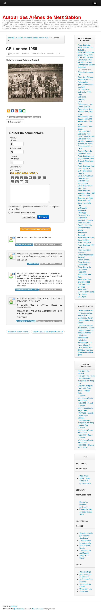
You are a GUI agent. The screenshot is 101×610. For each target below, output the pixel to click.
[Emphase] (17, 178)
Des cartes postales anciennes (83, 504)
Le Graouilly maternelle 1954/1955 (82, 210)
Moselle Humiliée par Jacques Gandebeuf (86, 535)
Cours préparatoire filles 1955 (85, 186)
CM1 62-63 (82, 294)
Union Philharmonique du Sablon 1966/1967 (85, 116)
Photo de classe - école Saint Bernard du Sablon (85, 47)
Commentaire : (16, 166)
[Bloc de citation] (21, 182)
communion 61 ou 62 (86, 291)
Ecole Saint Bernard (85, 57)
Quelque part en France (18, 331)
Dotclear (14, 606)
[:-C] (25, 173)
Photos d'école (83, 259)
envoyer (44, 217)
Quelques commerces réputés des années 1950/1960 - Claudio (86, 409)
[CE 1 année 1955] (35, 83)
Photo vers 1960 (84, 200)
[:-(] (23, 173)
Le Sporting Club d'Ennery (86, 580)
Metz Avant (83, 475)
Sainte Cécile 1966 (85, 121)
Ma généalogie (85, 572)
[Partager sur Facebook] (12, 110)
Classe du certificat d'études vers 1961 (85, 110)
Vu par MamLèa (85, 589)
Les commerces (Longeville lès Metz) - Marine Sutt (86, 422)
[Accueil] (4, 3)
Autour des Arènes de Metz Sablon (41, 17)
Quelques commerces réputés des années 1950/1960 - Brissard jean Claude (86, 442)
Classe (12, 117)
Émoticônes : (15, 170)
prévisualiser (30, 217)
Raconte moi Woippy (84, 556)
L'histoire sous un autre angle (85, 541)
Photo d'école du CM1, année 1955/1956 (84, 269)
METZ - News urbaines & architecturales (85, 480)
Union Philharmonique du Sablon (85, 126)
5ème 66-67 (82, 289)
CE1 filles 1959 (83, 284)
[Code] (35, 178)
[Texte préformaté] (17, 182)
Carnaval (81, 235)
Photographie (20, 117)
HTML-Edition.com (36, 609)
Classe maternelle (85, 225)
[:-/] (16, 173)
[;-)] (13, 173)
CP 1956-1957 (83, 89)
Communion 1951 (85, 59)
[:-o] (30, 173)
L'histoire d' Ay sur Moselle (85, 551)
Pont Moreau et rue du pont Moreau (47, 331)
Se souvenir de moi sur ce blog (23, 212)
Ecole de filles (83, 240)
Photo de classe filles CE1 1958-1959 (86, 167)
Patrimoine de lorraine (84, 546)
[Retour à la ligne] (40, 178)
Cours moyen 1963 (85, 198)
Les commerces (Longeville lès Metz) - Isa (86, 380)
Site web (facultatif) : (14, 157)
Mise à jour (82, 296)
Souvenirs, (82, 252)
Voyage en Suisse (85, 62)
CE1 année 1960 (84, 131)
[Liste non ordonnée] (45, 178)
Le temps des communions (83, 181)
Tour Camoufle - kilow (86, 376)
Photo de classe (84, 262)
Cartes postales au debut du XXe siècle (86, 511)
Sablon (29, 117)
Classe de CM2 (84, 195)
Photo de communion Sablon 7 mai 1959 (86, 53)
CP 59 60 (81, 287)
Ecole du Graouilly (85, 151)
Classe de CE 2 (84, 215)
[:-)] (11, 173)
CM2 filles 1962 (84, 282)
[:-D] (20, 173)
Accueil (11, 37)
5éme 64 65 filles (84, 279)
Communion (82, 264)
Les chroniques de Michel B (85, 575)
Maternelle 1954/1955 (82, 98)
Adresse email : (16, 148)
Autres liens (84, 591)
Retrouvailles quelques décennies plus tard (85, 84)
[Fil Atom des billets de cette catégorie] (8, 110)
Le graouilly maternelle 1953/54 (85, 218)
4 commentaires (15, 122)
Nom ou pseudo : (13, 138)
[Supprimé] (26, 178)
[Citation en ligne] (30, 178)
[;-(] (32, 173)
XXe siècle (37, 117)
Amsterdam (82, 232)
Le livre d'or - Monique (83, 416)
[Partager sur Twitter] (20, 110)
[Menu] (94, 3)
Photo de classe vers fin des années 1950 (86, 157)
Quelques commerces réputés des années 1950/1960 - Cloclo (85, 431)
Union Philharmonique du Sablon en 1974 (85, 104)
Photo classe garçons (86, 136)
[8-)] (27, 173)
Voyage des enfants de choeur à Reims (85, 142)
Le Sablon (19, 37)
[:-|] (18, 173)
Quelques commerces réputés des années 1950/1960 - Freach (85, 399)
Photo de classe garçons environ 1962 (86, 191)
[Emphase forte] (13, 178)
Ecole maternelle (84, 242)
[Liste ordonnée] (13, 182)
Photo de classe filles (86, 237)
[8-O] (34, 173)
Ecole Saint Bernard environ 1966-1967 (85, 78)
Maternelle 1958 (84, 138)
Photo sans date (84, 222)
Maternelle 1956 (84, 134)
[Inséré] (21, 178)
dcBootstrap (19, 609)
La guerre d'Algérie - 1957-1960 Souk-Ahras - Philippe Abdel (86, 389)
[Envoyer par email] (24, 110)
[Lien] (26, 182)
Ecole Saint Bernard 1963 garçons (85, 176)
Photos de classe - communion (36, 37)
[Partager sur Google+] (16, 110)
